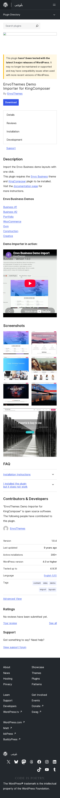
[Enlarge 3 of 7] (24, 361)
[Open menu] (55, 5)
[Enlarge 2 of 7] (52, 335)
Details (11, 114)
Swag (36, 711)
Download (11, 102)
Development (14, 139)
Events (36, 700)
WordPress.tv (12, 711)
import (43, 589)
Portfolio (8, 216)
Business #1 (10, 207)
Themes (36, 673)
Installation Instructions (17, 474)
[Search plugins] (37, 26)
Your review (10, 623)
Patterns (37, 684)
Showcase (38, 667)
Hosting (7, 678)
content (37, 583)
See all (53, 623)
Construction (10, 231)
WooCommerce (12, 221)
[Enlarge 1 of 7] (24, 335)
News (6, 673)
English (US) (50, 575)
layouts (52, 589)
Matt (7, 728)
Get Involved (39, 694)
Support (11, 148)
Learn (6, 694)
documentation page (26, 186)
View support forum (14, 647)
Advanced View (12, 598)
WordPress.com (14, 722)
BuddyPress (12, 739)
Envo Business (39, 176)
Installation (13, 131)
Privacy (7, 684)
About (6, 667)
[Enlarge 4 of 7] (52, 361)
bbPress (9, 733)
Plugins (36, 678)
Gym (6, 226)
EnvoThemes (15, 93)
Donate (38, 706)
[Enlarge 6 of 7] (52, 386)
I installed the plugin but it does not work (15, 485)
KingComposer (17, 181)
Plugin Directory (11, 14)
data (45, 583)
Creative (8, 236)
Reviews (11, 123)
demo (53, 583)
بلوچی (14, 754)
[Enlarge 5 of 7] (24, 386)
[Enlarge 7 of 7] (52, 412)
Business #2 (10, 211)
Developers (9, 706)
